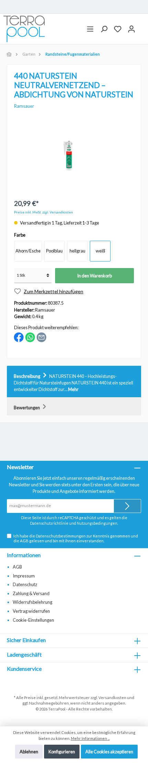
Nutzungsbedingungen (97, 523)
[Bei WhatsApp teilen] (30, 337)
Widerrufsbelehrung (32, 602)
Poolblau (54, 251)
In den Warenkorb (94, 275)
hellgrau (77, 251)
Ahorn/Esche (28, 251)
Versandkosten (112, 697)
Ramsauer (24, 106)
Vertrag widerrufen (31, 611)
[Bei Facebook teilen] (19, 337)
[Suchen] (104, 29)
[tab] (74, 382)
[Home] (9, 54)
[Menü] (90, 29)
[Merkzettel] (118, 29)
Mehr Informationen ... (90, 738)
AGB (24, 540)
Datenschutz (25, 584)
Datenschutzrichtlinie (49, 523)
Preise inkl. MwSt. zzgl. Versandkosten (43, 212)
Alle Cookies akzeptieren (109, 751)
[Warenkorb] (141, 26)
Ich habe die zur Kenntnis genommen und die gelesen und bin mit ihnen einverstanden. (75, 538)
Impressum (24, 576)
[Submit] (127, 506)
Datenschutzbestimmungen (61, 536)
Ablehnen (29, 751)
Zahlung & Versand (31, 593)
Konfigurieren (62, 751)
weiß (100, 251)
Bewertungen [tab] (27, 407)
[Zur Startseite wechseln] (24, 29)
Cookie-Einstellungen (33, 620)
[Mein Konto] (131, 29)
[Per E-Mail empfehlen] (41, 337)
